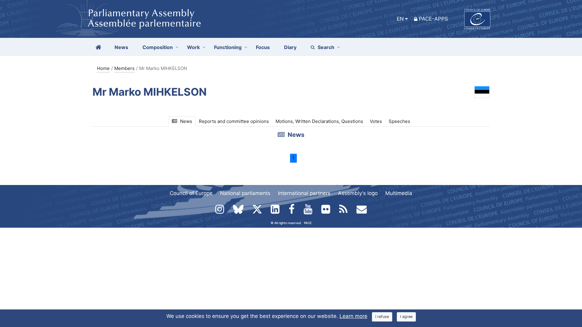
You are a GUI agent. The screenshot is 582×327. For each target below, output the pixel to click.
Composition (157, 47)
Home (103, 68)
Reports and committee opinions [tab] (234, 121)
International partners (304, 193)
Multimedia (398, 193)
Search (326, 47)
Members (124, 68)
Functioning (228, 47)
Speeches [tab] (399, 121)
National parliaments (245, 193)
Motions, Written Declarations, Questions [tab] (319, 121)
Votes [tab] (376, 121)
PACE (308, 223)
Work (193, 47)
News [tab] (186, 121)
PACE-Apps (433, 19)
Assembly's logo (358, 193)
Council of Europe (191, 193)
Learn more (353, 316)
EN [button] (400, 19)
